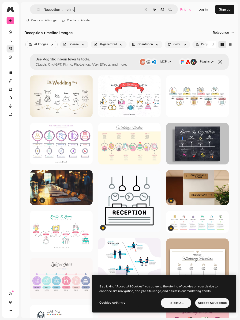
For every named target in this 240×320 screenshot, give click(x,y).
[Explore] (10, 57)
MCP (163, 61)
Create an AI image (43, 20)
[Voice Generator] (10, 106)
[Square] (230, 44)
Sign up (225, 9)
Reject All (176, 303)
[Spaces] (10, 81)
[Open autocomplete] (36, 9)
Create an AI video (79, 20)
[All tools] (10, 72)
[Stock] (10, 48)
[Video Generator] (10, 97)
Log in (203, 9)
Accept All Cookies (212, 303)
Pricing (185, 9)
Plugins (205, 61)
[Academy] (10, 302)
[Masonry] (222, 44)
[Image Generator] (10, 89)
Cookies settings (112, 303)
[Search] (10, 40)
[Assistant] (10, 114)
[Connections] (10, 294)
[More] (10, 310)
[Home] (10, 32)
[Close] (220, 62)
